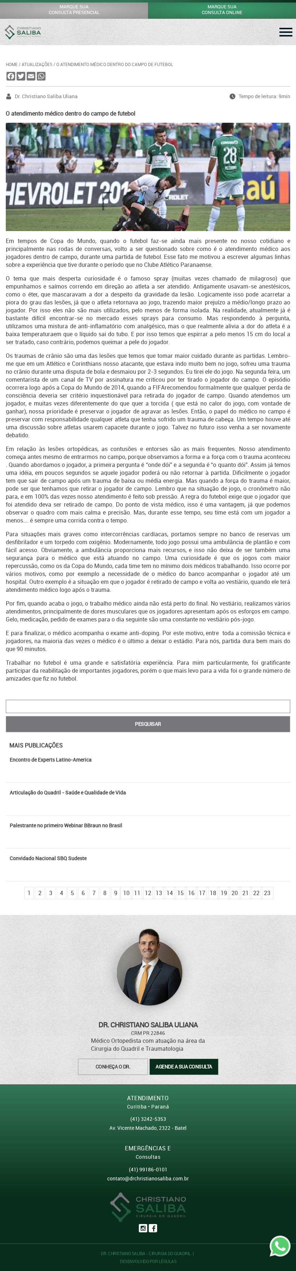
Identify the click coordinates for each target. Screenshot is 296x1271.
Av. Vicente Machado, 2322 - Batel (148, 1127)
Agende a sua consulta (184, 1066)
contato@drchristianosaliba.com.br (148, 1178)
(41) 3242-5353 (148, 1118)
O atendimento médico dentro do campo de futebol (114, 64)
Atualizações (37, 64)
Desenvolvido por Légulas (148, 1261)
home (12, 64)
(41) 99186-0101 (148, 1169)
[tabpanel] (148, 768)
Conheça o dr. (113, 1066)
